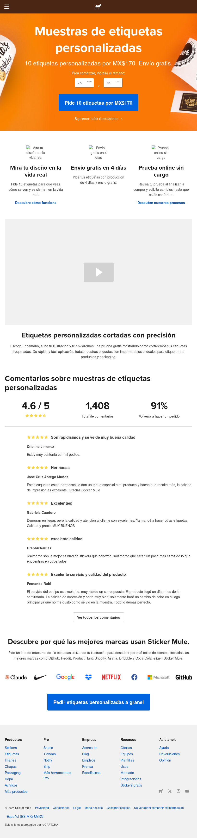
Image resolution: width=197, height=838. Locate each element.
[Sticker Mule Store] (161, 791)
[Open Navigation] (6, 6)
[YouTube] (187, 791)
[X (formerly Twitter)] (170, 791)
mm (89, 81)
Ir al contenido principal (3, 3)
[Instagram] (178, 791)
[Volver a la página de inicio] (98, 6)
